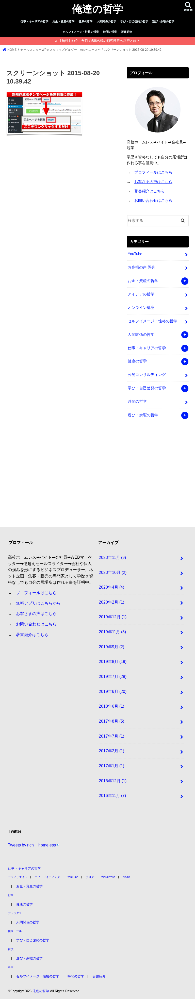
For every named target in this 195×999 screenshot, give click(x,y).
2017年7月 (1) (111, 736)
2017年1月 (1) (111, 765)
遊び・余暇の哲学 (163, 21)
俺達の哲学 (97, 8)
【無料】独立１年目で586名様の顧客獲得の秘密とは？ (99, 41)
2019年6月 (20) (112, 691)
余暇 (10, 967)
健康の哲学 (86, 21)
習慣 (10, 949)
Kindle (126, 876)
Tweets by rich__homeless (32, 845)
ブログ (90, 876)
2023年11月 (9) (112, 557)
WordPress (108, 876)
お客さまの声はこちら (153, 182)
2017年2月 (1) (111, 750)
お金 (10, 894)
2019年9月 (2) (111, 646)
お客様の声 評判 (141, 267)
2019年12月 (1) (112, 616)
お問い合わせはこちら (153, 200)
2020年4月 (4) (111, 587)
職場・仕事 (15, 931)
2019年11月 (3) (112, 631)
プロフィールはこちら (153, 172)
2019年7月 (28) (112, 676)
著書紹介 (126, 31)
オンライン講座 (141, 308)
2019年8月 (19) (112, 661)
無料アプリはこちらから (38, 603)
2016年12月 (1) (112, 780)
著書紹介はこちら (149, 191)
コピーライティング (47, 876)
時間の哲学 (110, 31)
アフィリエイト (17, 876)
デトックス (15, 912)
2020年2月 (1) (111, 602)
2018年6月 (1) (111, 706)
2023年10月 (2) (112, 572)
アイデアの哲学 (141, 294)
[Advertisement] (161, 476)
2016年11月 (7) (112, 795)
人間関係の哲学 (106, 21)
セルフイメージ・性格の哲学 (81, 31)
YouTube (135, 254)
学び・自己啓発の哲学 (134, 21)
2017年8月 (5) (111, 721)
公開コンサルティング (147, 375)
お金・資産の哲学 (63, 21)
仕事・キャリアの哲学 (34, 21)
